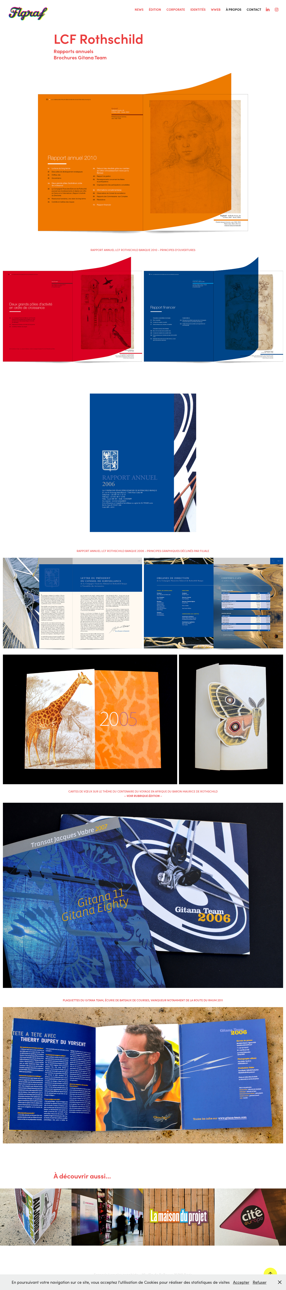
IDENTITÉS (198, 9)
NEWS (139, 9)
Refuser (260, 1282)
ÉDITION (155, 9)
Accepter (241, 1282)
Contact (254, 9)
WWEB (216, 9)
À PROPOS (233, 9)
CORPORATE (175, 9)
